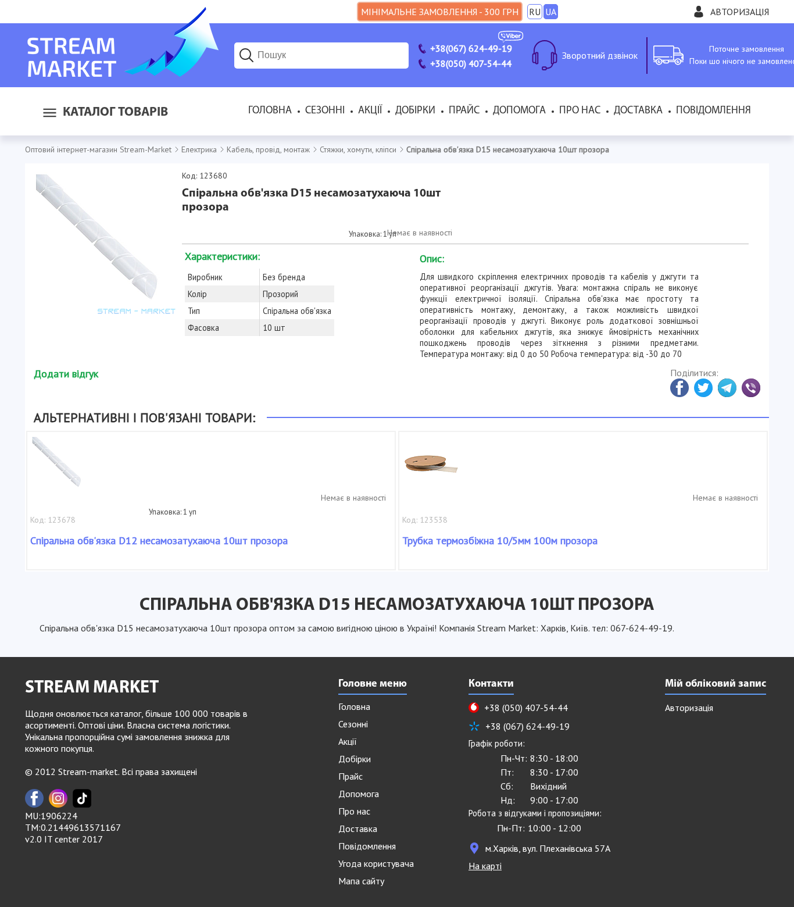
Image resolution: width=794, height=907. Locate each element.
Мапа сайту (361, 881)
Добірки (415, 111)
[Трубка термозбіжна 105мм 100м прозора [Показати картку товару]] (431, 470)
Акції (370, 111)
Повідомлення (713, 111)
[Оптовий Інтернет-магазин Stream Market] (122, 73)
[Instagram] (58, 798)
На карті (485, 866)
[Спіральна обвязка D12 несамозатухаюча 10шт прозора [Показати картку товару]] (59, 470)
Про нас (579, 111)
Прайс (464, 111)
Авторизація (739, 11)
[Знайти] (246, 55)
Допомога (519, 111)
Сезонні (325, 111)
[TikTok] (82, 798)
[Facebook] (34, 798)
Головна (270, 111)
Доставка (638, 111)
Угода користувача (376, 863)
